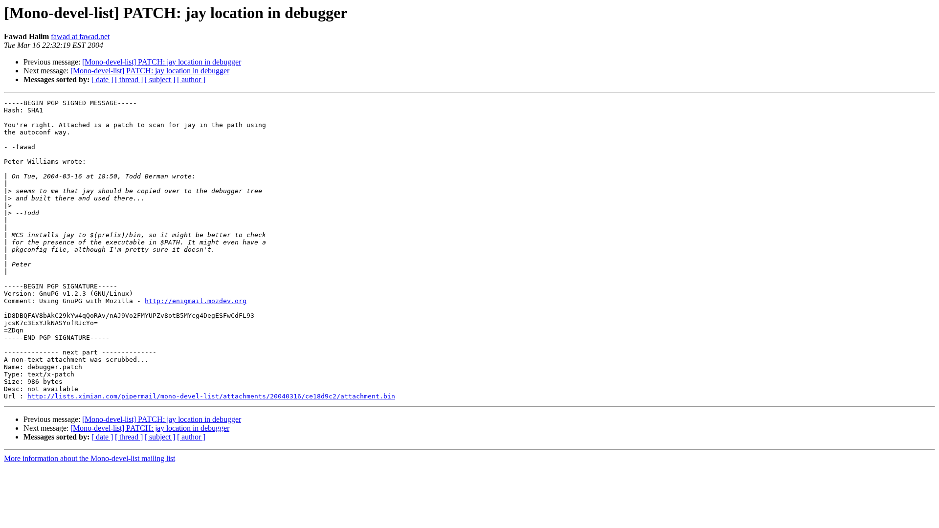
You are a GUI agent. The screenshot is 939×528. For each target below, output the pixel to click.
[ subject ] (160, 79)
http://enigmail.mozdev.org (195, 301)
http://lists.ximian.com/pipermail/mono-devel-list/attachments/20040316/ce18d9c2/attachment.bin (211, 396)
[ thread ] (129, 79)
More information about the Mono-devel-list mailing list (89, 458)
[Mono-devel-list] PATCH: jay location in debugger (161, 62)
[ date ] (102, 79)
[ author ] (191, 79)
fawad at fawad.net (80, 36)
